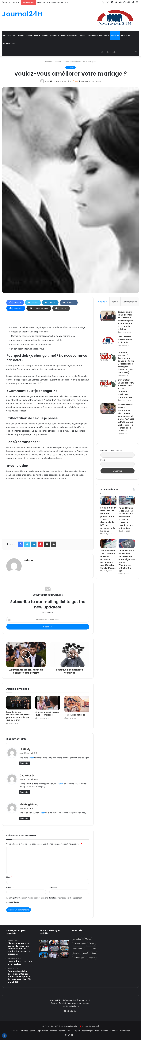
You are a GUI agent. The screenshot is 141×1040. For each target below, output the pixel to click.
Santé (29, 35)
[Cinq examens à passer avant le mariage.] (47, 703)
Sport (83, 35)
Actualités (18, 35)
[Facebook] (65, 1011)
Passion (115, 35)
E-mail (9, 887)
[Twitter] (68, 1011)
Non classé (77, 948)
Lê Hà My (25, 749)
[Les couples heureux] (76, 704)
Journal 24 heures (90, 1026)
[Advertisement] (47, 508)
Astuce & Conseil (69, 35)
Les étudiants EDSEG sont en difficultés (125, 339)
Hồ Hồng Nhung (29, 804)
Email (102, 460)
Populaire (103, 301)
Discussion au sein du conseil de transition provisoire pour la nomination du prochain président (125, 321)
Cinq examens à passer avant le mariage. (47, 713)
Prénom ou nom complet (111, 450)
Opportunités (41, 35)
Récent (115, 301)
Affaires (54, 35)
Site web (53, 887)
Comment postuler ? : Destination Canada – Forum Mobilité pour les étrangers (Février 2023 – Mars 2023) (126, 362)
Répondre (24, 763)
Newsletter (9, 44)
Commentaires (130, 301)
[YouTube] (72, 1011)
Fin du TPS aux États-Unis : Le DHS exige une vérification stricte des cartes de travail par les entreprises (82, 2)
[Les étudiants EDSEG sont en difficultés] (108, 340)
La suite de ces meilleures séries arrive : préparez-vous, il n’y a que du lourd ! (18, 716)
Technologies (95, 35)
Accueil (7, 35)
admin (47, 81)
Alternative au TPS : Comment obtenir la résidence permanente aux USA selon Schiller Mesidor (108, 559)
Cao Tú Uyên (27, 775)
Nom (9, 877)
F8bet (31, 758)
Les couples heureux (74, 714)
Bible (106, 35)
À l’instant (126, 35)
